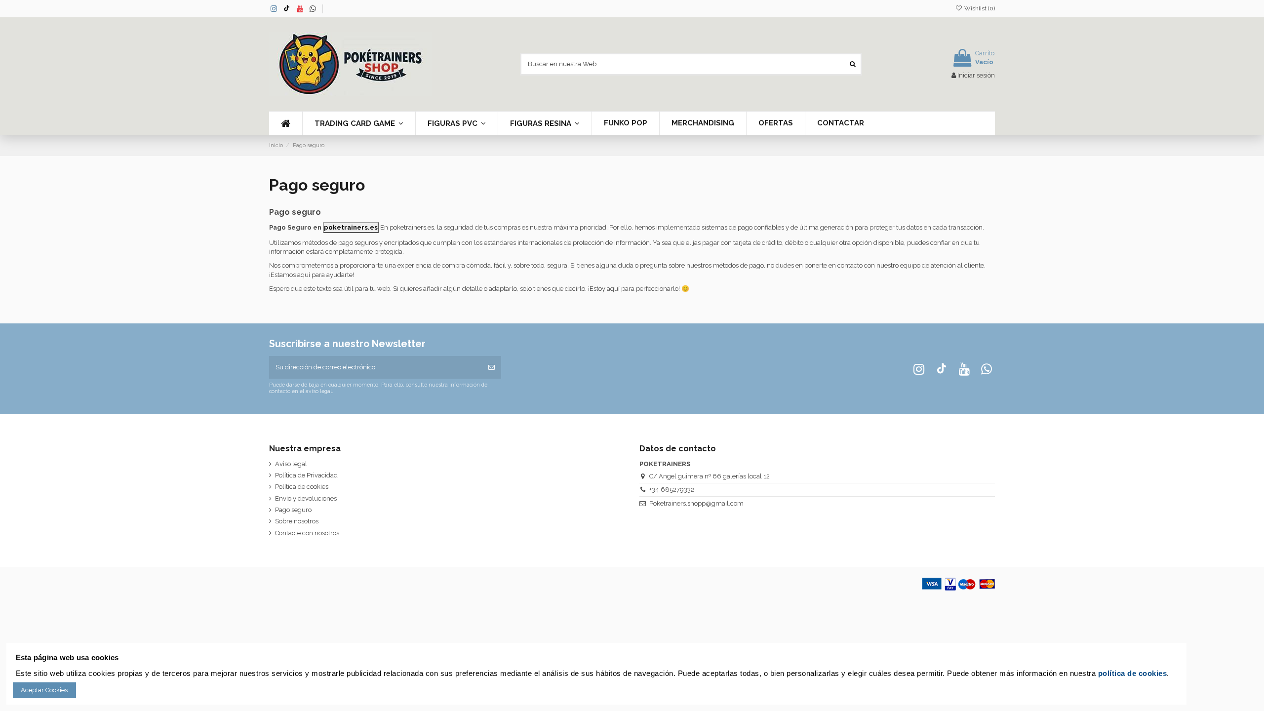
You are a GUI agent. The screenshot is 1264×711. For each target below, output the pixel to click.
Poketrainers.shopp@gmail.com (696, 503)
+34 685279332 (671, 489)
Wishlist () (979, 8)
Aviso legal (291, 464)
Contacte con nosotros (307, 533)
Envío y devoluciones (306, 498)
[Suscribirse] (491, 367)
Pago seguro (293, 510)
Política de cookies (301, 486)
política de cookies (1132, 673)
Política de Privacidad (306, 475)
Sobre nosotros (296, 521)
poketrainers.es (351, 227)
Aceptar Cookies (44, 690)
